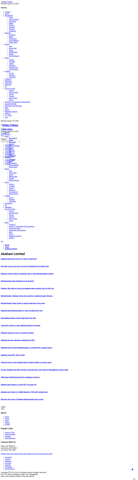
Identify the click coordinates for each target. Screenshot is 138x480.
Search (7, 423)
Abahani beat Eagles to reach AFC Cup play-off (18, 385)
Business (8, 33)
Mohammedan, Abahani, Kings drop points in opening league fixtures (27, 296)
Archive (7, 113)
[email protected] (7, 454)
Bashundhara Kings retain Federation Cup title (18, 318)
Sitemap (8, 436)
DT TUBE (8, 115)
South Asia (12, 48)
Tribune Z (8, 79)
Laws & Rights (14, 19)
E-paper (7, 12)
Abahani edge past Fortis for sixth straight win (18, 259)
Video (7, 421)
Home (7, 14)
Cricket (11, 60)
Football (12, 62)
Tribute (11, 96)
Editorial (12, 75)
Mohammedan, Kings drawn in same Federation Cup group (23, 303)
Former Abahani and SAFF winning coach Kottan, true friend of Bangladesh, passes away (34, 370)
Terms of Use (10, 432)
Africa (11, 50)
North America (14, 56)
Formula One (13, 67)
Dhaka (11, 23)
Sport (7, 58)
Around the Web (10, 104)
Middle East (13, 52)
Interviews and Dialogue (13, 106)
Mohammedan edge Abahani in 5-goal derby (17, 281)
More (7, 223)
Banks (11, 37)
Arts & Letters (10, 89)
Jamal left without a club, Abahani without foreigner (20, 325)
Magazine (8, 81)
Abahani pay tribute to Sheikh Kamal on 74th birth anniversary (24, 392)
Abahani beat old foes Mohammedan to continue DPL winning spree (26, 348)
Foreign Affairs (14, 146)
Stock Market (14, 41)
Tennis (11, 64)
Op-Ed (11, 73)
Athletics (12, 66)
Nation (11, 148)
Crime (11, 18)
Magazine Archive (11, 112)
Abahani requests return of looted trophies (17, 333)
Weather (12, 27)
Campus (12, 29)
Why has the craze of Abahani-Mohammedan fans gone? (22, 399)
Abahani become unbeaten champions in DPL (18, 340)
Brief (6, 108)
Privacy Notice (10, 434)
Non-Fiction (13, 98)
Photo (7, 110)
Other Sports (13, 69)
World (7, 44)
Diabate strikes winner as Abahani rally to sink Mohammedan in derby (27, 274)
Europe (11, 54)
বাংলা (2, 135)
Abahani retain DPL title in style (13, 355)
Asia (10, 46)
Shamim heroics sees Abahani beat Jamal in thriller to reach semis (26, 362)
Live (6, 117)
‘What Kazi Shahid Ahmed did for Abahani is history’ (20, 377)
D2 (6, 87)
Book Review (13, 92)
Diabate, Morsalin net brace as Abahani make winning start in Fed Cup (27, 288)
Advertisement (10, 438)
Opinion (7, 71)
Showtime (8, 83)
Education (12, 21)
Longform (12, 77)
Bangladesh (9, 16)
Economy (12, 35)
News (7, 136)
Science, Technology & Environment (17, 102)
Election (12, 144)
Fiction (11, 94)
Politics (11, 25)
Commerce (13, 39)
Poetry (11, 90)
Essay (11, 100)
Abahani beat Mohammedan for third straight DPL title (21, 311)
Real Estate (13, 43)
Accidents (12, 31)
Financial (8, 85)
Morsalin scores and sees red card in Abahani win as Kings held (25, 266)
